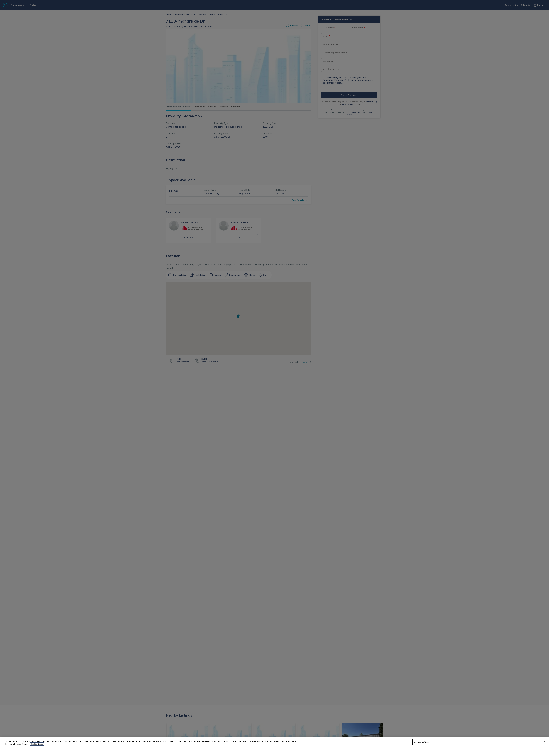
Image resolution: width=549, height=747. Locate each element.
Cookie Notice (37, 744)
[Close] (544, 742)
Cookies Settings (421, 742)
